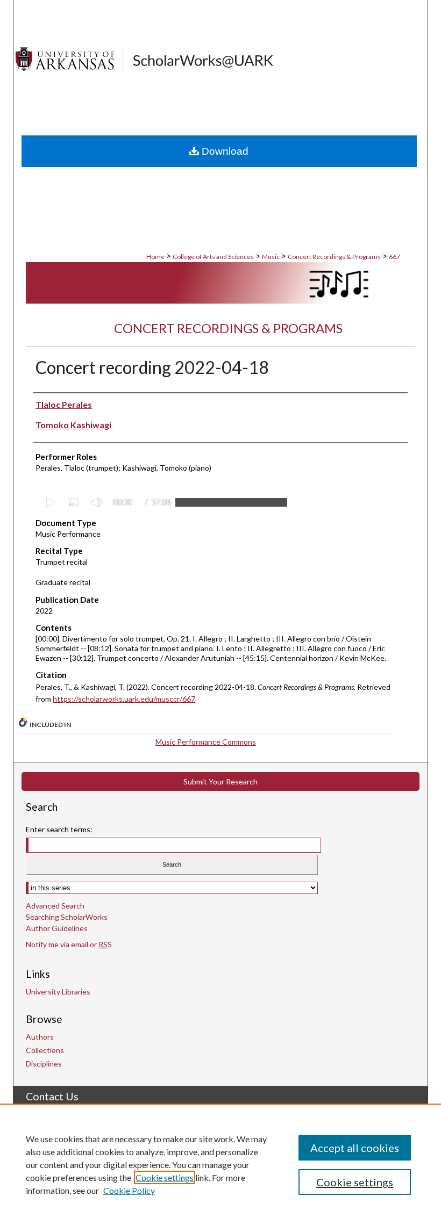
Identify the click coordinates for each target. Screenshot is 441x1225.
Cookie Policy (129, 1190)
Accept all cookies (354, 1147)
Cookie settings (165, 1177)
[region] (220, 1164)
